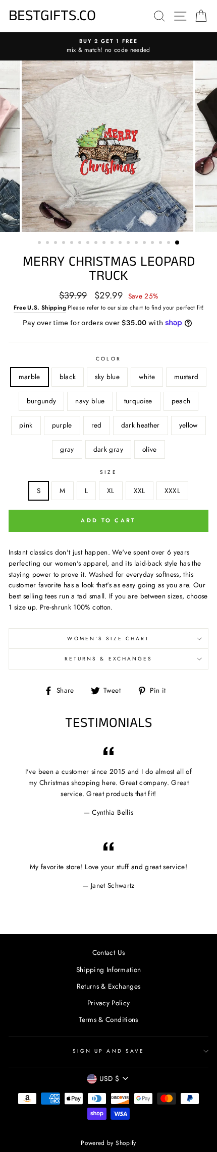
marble (29, 377)
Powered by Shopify (108, 1142)
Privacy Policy (108, 1003)
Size (108, 472)
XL (111, 491)
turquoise (138, 401)
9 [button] (104, 243)
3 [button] (56, 243)
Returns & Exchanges (108, 658)
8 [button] (96, 243)
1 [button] (40, 243)
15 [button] (153, 243)
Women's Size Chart (108, 638)
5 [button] (72, 243)
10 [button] (113, 243)
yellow (188, 425)
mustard (186, 377)
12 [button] (129, 243)
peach (181, 401)
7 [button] (88, 243)
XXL (139, 491)
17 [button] (169, 243)
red (96, 425)
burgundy (42, 401)
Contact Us (108, 952)
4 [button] (64, 243)
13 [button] (137, 243)
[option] (108, 46)
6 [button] (80, 243)
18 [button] (177, 243)
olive (149, 449)
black (68, 377)
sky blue (107, 377)
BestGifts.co (52, 16)
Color (108, 358)
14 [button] (145, 243)
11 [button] (121, 243)
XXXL (172, 491)
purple (62, 425)
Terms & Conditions (108, 1019)
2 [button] (48, 243)
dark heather (140, 425)
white (147, 377)
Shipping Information (108, 969)
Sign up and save (108, 1051)
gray (67, 449)
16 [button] (161, 243)
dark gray (108, 449)
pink (25, 425)
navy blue (89, 401)
